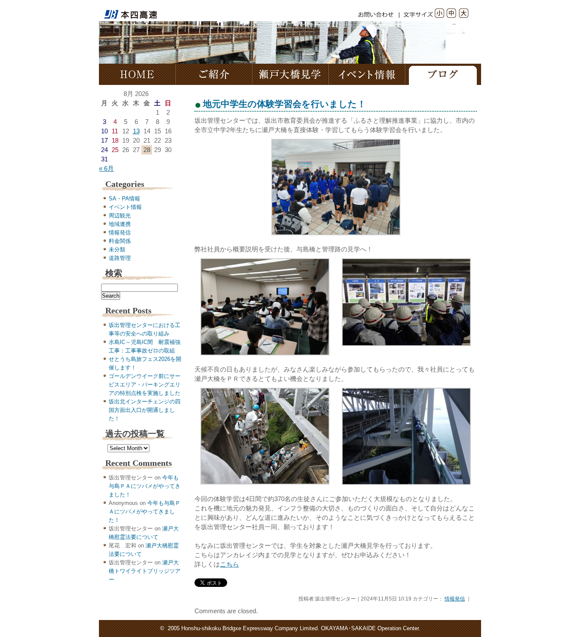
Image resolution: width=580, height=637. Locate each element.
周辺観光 (120, 215)
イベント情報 (366, 74)
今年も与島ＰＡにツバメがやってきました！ (144, 486)
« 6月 (106, 168)
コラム (443, 74)
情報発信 (120, 232)
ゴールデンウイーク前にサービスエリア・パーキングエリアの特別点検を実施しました (144, 384)
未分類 (117, 249)
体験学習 (290, 74)
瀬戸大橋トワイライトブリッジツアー (144, 571)
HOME (137, 74)
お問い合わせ (379, 13)
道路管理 (120, 258)
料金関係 (120, 241)
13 (136, 131)
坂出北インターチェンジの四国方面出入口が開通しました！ (144, 410)
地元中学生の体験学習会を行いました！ (284, 104)
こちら (229, 564)
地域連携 (120, 224)
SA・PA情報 (124, 198)
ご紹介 (213, 74)
